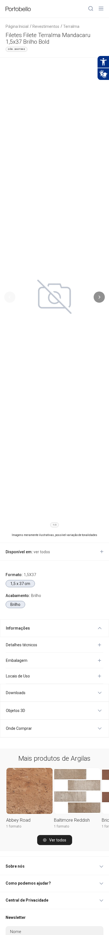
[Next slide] (99, 297)
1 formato (13, 826)
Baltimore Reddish (72, 820)
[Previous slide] (9, 297)
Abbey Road (18, 820)
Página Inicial (17, 26)
